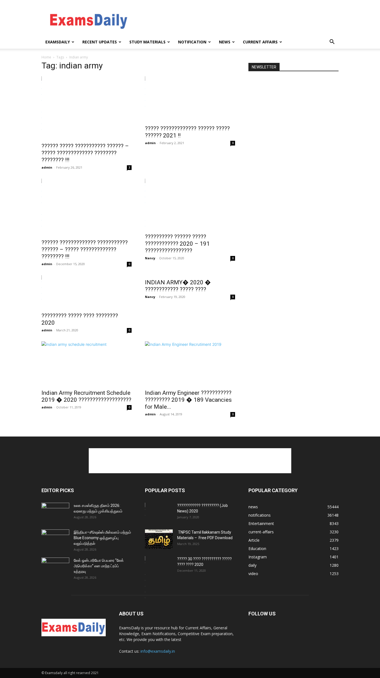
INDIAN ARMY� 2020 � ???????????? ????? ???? (178, 286)
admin (46, 167)
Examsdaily (57, 42)
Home (46, 57)
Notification (192, 42)
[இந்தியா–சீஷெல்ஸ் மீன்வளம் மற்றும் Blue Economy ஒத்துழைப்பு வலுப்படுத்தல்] (55, 539)
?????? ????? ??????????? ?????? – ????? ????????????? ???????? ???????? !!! (85, 153)
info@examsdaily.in (157, 651)
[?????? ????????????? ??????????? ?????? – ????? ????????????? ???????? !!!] (86, 207)
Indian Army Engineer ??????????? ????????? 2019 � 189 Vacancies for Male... (188, 399)
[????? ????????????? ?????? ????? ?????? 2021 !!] (190, 99)
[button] (332, 42)
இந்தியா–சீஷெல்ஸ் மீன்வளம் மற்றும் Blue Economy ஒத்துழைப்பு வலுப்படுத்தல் (102, 538)
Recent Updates (99, 42)
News (224, 42)
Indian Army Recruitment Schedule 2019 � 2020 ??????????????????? (86, 396)
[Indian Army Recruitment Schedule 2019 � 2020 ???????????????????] (86, 363)
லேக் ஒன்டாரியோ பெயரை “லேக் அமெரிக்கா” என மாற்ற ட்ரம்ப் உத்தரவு (99, 566)
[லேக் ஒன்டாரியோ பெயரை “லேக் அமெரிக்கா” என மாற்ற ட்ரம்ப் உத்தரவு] (55, 567)
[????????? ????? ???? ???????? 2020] (86, 292)
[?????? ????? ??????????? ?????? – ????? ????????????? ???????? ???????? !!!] (86, 107)
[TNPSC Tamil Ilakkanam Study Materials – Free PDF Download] (159, 539)
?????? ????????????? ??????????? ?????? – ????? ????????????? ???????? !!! (84, 249)
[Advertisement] (237, 20)
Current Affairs (260, 42)
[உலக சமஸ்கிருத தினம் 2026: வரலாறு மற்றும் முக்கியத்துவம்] (55, 512)
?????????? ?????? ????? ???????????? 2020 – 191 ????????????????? (177, 243)
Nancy (150, 258)
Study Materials (147, 42)
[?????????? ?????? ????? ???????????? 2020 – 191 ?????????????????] (190, 204)
